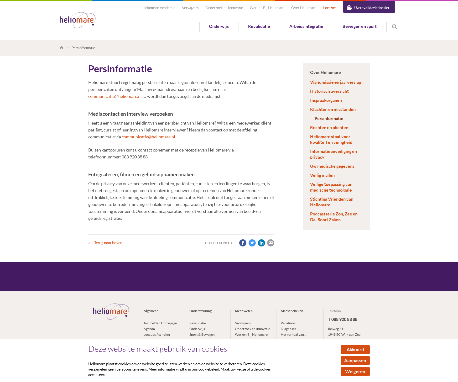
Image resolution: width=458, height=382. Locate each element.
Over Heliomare (304, 8)
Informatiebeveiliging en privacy (333, 154)
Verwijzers (190, 8)
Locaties (330, 8)
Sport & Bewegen (202, 334)
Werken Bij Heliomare (267, 8)
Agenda (149, 329)
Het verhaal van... (293, 334)
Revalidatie (259, 26)
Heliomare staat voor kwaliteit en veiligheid (331, 139)
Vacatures (288, 323)
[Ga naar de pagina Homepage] (62, 48)
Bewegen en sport (360, 26)
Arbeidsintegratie (306, 26)
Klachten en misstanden (333, 109)
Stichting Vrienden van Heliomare (331, 202)
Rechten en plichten (329, 127)
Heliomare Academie (159, 8)
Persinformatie (329, 118)
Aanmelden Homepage (160, 323)
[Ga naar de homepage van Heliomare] (78, 20)
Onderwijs (219, 26)
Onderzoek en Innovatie (224, 8)
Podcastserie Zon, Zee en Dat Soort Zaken (334, 216)
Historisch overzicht (329, 91)
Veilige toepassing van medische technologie (331, 187)
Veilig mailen (322, 175)
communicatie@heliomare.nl (115, 96)
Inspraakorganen (326, 100)
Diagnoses (288, 329)
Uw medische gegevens (332, 166)
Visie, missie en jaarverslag (335, 82)
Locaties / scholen (157, 334)
